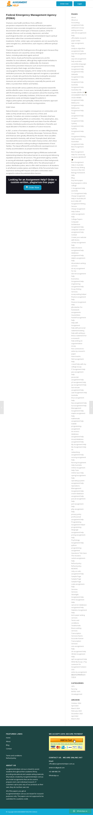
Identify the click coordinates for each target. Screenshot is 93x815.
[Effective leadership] (2, 407)
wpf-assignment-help (79, 659)
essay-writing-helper (78, 294)
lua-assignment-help (78, 405)
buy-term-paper (77, 180)
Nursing (74, 689)
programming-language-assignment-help (77, 529)
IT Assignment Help (78, 369)
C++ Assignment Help (79, 193)
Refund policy (76, 563)
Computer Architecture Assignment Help (77, 224)
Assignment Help (77, 69)
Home (8, 738)
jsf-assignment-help (78, 382)
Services (74, 589)
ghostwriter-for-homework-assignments (77, 309)
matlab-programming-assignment (76, 426)
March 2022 (75, 719)
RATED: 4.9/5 (75, 691)
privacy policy (76, 514)
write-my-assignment (79, 672)
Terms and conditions (14, 755)
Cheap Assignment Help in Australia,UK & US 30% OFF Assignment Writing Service (78, 201)
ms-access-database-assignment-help (77, 434)
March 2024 (75, 708)
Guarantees (75, 315)
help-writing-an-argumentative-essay (77, 343)
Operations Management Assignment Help (77, 488)
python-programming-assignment (76, 548)
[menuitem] (64, 3)
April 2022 (74, 716)
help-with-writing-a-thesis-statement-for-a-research (79, 335)
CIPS (73, 686)
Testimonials (76, 625)
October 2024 (76, 703)
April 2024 (74, 706)
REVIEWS (74, 568)
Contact (74, 235)
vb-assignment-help (78, 651)
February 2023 (76, 711)
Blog (72, 178)
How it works (76, 356)
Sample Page (76, 576)
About (73, 17)
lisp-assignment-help (79, 403)
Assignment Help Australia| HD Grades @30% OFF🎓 (79, 89)
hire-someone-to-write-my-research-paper (78, 351)
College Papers (76, 219)
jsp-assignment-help (78, 385)
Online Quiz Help (77, 473)
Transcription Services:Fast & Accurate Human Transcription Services (77, 638)
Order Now (33, 187)
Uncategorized (76, 694)
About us (74, 20)
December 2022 (77, 713)
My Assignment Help (78, 444)
